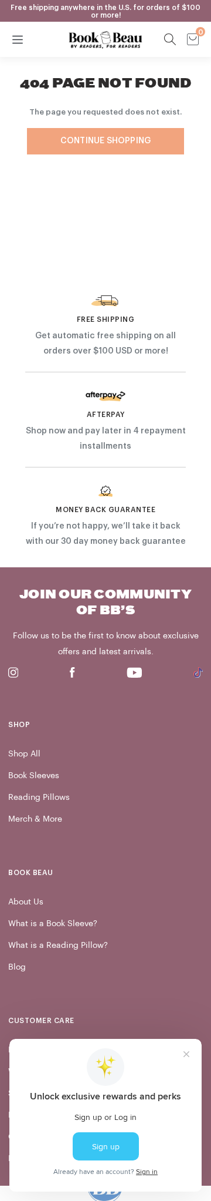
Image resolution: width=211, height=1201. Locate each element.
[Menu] (17, 39)
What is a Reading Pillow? (58, 945)
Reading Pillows (39, 797)
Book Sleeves (33, 775)
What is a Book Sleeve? (52, 923)
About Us (25, 901)
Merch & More (35, 819)
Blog (17, 967)
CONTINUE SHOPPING (105, 141)
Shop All (24, 753)
